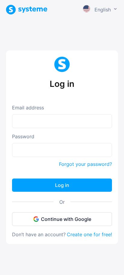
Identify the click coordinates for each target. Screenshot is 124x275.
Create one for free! (89, 234)
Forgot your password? (85, 164)
